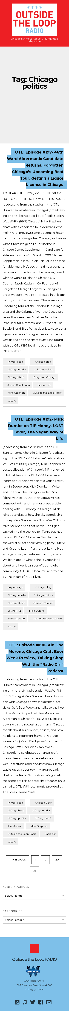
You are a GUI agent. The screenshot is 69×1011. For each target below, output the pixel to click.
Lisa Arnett (44, 385)
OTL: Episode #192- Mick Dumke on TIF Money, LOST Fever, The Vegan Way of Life (36, 429)
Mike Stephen (16, 392)
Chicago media (17, 369)
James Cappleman (19, 385)
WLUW (12, 400)
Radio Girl (50, 833)
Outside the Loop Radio (47, 392)
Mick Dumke (37, 610)
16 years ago (14, 361)
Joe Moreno (15, 826)
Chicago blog (43, 361)
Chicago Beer (43, 802)
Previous (18, 859)
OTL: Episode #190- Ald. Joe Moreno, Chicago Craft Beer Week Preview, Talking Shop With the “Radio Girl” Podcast (35, 658)
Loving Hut (14, 610)
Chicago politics (43, 369)
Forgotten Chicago (44, 377)
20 (58, 859)
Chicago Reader (43, 603)
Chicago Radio (16, 377)
